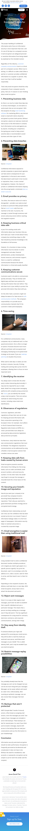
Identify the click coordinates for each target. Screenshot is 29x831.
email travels (10, 208)
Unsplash (9, 164)
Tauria (5, 393)
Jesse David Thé (16, 33)
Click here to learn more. (15, 2)
